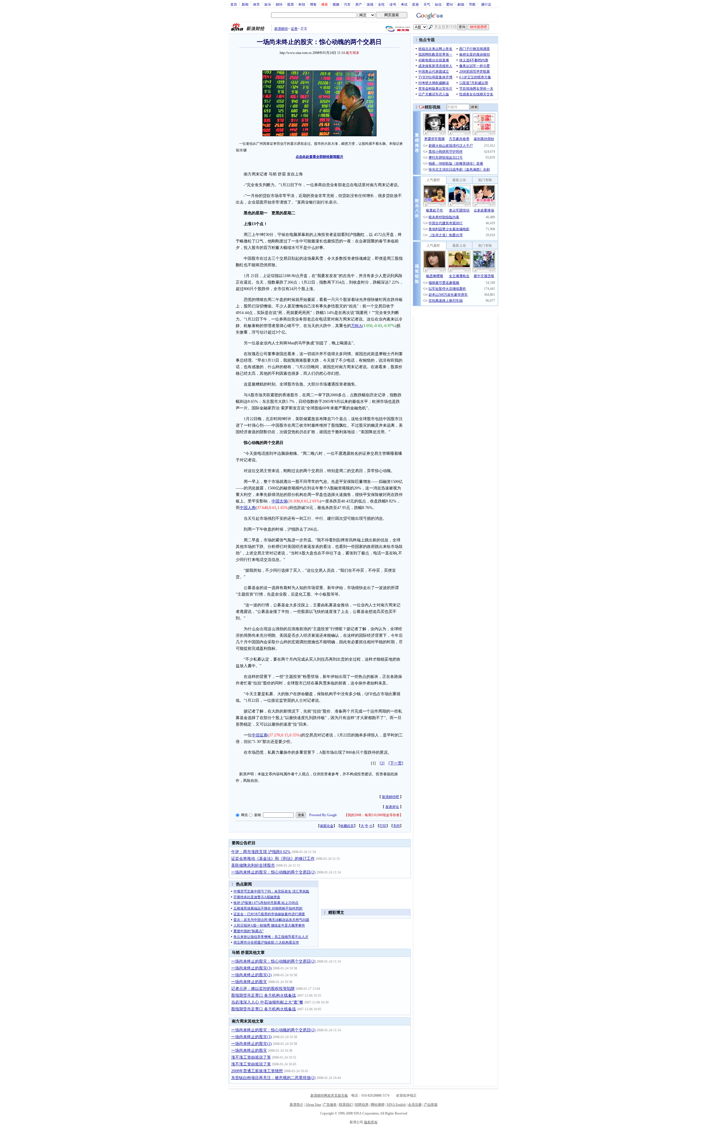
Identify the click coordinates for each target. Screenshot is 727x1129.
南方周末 (352, 53)
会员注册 (415, 1105)
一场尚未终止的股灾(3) (251, 968)
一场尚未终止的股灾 (249, 982)
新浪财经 (281, 29)
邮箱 (460, 4)
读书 (392, 4)
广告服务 (330, 1105)
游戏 (370, 4)
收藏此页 (347, 826)
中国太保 (279, 501)
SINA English (396, 1105)
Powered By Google (323, 815)
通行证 (486, 4)
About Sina (313, 1105)
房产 (358, 4)
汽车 (347, 4)
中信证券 (260, 735)
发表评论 (392, 807)
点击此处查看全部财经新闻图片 (319, 157)
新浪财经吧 (390, 797)
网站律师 (378, 1105)
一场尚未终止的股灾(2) (251, 975)
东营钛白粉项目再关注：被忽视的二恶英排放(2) (273, 1078)
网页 (244, 815)
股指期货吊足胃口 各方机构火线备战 (263, 995)
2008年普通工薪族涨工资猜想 (257, 1071)
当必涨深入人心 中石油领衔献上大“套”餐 (267, 1002)
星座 (415, 4)
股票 (290, 4)
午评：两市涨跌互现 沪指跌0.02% (261, 852)
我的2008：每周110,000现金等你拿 (374, 815)
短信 (438, 4)
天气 (426, 4)
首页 (233, 4)
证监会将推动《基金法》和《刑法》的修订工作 (273, 858)
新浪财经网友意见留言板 (329, 1095)
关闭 (396, 826)
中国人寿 (248, 508)
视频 (336, 4)
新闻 (245, 4)
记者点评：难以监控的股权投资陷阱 (263, 988)
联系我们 (346, 1105)
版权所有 (371, 1122)
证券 (294, 29)
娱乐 (267, 4)
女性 (381, 4)
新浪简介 (296, 1105)
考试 (404, 4)
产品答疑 (431, 1105)
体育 (256, 4)
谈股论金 (326, 826)
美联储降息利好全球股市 (253, 865)
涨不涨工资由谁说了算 (251, 1057)
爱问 (449, 4)
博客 (313, 4)
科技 (301, 4)
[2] (382, 763)
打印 (382, 826)
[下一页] (395, 763)
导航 (472, 4)
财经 (279, 4)
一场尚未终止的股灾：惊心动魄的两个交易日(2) (273, 872)
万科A (356, 326)
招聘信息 (362, 1105)
